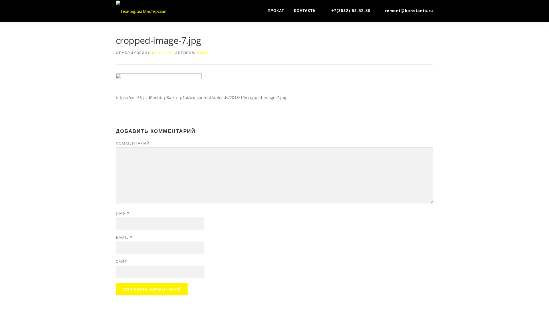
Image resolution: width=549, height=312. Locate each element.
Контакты (305, 11)
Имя (123, 213)
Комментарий (133, 143)
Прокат (276, 11)
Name (202, 52)
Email (124, 237)
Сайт (121, 261)
